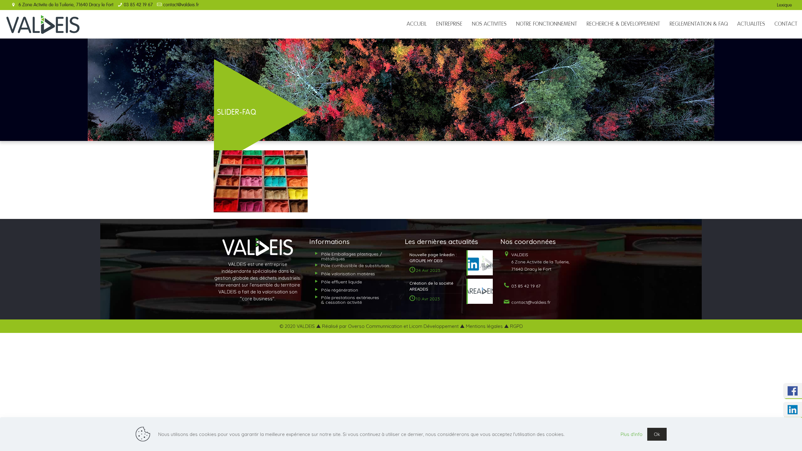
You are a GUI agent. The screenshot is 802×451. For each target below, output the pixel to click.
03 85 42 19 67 (138, 5)
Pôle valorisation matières (348, 274)
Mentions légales (484, 326)
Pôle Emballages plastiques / (351, 256)
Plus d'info (632, 434)
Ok (657, 434)
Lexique (784, 5)
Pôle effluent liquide (341, 282)
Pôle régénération (339, 290)
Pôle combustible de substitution (355, 265)
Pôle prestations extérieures (350, 300)
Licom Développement (434, 326)
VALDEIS (540, 262)
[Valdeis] (43, 24)
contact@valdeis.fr (181, 5)
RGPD (516, 326)
